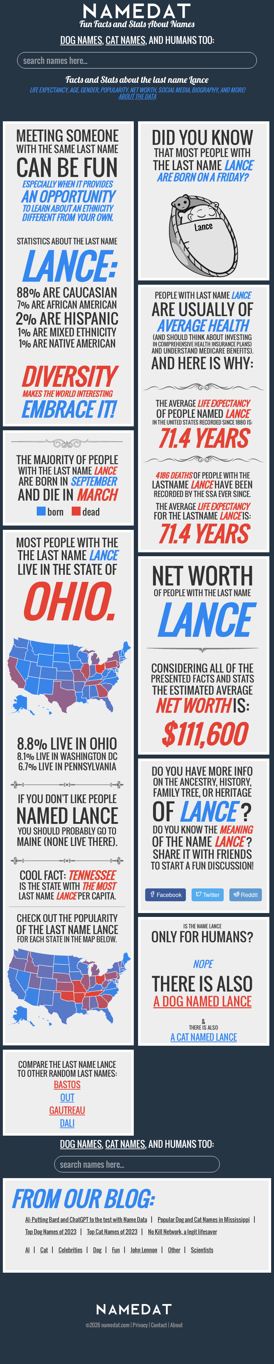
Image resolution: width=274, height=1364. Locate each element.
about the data (137, 96)
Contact (159, 1325)
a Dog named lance (202, 1001)
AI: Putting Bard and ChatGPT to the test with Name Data (86, 1219)
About (176, 1325)
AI (27, 1250)
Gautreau (67, 1110)
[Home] (134, 1312)
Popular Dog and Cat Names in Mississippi (204, 1219)
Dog (97, 1250)
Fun (116, 1250)
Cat (44, 1250)
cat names (125, 39)
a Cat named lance (204, 1036)
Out (67, 1097)
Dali (67, 1122)
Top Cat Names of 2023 (112, 1231)
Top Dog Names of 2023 (50, 1231)
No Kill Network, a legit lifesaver (182, 1231)
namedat (110, 1325)
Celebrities (70, 1250)
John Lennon (144, 1250)
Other (174, 1250)
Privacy (140, 1325)
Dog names (81, 39)
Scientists (202, 1250)
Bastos (67, 1084)
